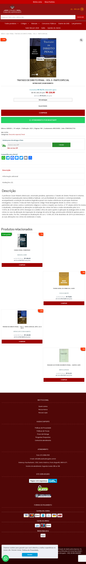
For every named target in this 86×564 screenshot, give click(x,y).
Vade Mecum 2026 (32, 28)
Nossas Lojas (43, 413)
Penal (12, 33)
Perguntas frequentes (43, 437)
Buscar (80, 17)
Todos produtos (10, 23)
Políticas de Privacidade (43, 428)
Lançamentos (77, 23)
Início (3, 33)
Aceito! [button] (29, 554)
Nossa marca (43, 409)
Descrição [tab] (6, 170)
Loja (7, 33)
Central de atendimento (43, 440)
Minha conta (37, 2)
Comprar (43, 113)
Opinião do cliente (54, 28)
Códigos (24, 23)
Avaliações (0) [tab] (7, 182)
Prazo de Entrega (43, 434)
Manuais (34, 23)
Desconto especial (15, 134)
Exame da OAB (63, 23)
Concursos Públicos (49, 23)
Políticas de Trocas (43, 431)
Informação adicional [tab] (10, 176)
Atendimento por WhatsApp (44, 120)
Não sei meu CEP (12, 148)
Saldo (43, 28)
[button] (81, 40)
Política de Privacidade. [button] (30, 550)
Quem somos (43, 406)
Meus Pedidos (50, 2)
